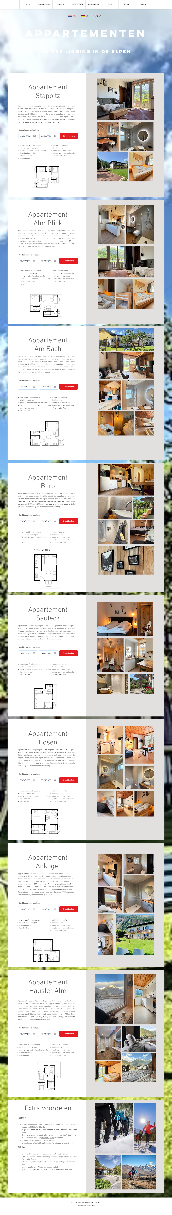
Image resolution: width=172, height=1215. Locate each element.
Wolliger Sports (47, 1138)
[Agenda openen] (34, 136)
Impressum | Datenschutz (86, 1205)
